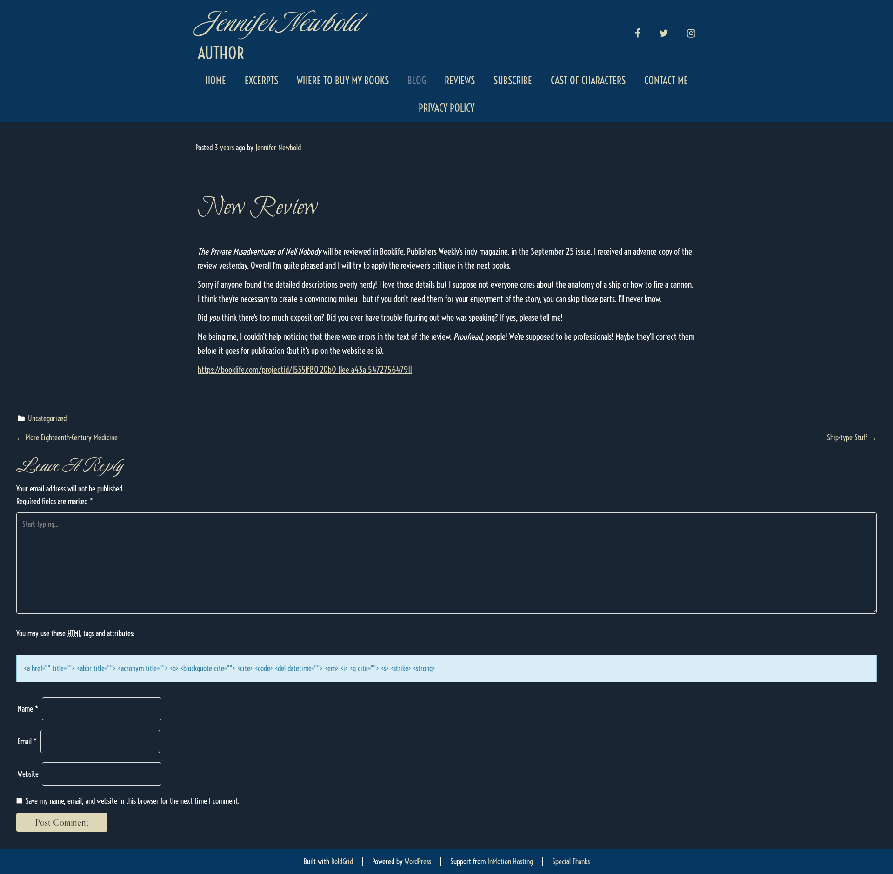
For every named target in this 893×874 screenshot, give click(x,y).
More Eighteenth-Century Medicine (67, 437)
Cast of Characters (588, 80)
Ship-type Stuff (852, 437)
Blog (416, 80)
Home (215, 80)
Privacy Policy (446, 107)
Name (28, 708)
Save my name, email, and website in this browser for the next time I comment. (132, 801)
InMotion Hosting (510, 861)
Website (28, 774)
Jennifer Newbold (277, 22)
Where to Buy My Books (343, 80)
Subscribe (512, 80)
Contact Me (666, 80)
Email (27, 741)
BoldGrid (342, 861)
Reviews (460, 80)
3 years (224, 147)
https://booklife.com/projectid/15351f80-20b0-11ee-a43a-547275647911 (305, 369)
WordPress (418, 861)
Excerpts (261, 80)
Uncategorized (47, 418)
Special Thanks (571, 861)
